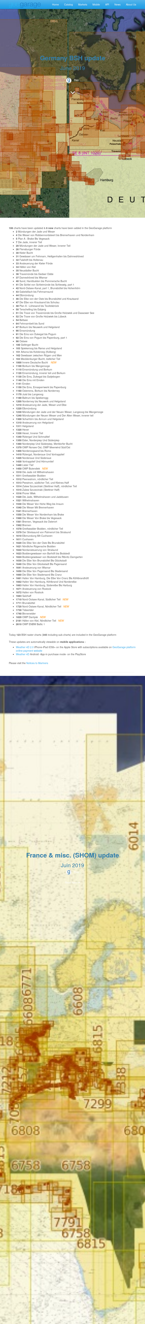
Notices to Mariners (37, 663)
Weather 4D (22, 654)
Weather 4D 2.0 (25, 647)
